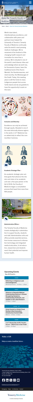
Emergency (4, 389)
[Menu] (30, 2)
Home (3, 26)
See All (10, 274)
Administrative (11, 224)
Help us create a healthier (12, 341)
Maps (9, 389)
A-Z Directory (15, 389)
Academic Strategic (12, 170)
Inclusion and (11, 122)
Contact (21, 389)
